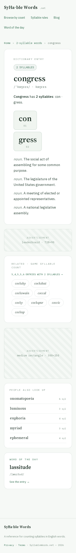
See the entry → (20, 482)
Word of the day (14, 27)
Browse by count (14, 17)
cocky (19, 302)
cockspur (37, 302)
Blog (57, 17)
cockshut (40, 283)
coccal (42, 293)
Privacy (9, 545)
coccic (56, 302)
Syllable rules (39, 17)
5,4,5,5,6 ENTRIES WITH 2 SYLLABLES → (37, 274)
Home (7, 43)
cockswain (22, 293)
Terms (21, 545)
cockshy (20, 283)
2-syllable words (29, 43)
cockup (20, 312)
